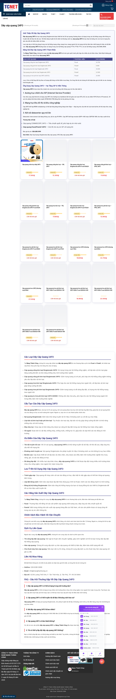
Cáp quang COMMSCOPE (53, 9)
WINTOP (35, 14)
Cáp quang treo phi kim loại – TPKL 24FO (102, 206)
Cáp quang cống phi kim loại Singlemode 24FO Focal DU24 (31, 206)
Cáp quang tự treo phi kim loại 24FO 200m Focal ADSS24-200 (79, 289)
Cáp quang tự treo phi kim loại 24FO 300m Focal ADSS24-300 (103, 289)
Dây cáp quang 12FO (53, 135)
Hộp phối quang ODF (38, 9)
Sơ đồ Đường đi (28, 660)
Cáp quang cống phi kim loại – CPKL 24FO (103, 165)
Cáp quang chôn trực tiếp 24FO (31, 164)
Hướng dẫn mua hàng (52, 677)
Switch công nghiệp (68, 9)
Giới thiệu (26, 656)
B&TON (44, 14)
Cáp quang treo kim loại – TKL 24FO (55, 206)
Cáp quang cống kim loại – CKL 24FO (55, 165)
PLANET (62, 14)
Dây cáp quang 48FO (66, 135)
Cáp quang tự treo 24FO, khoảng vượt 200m (103, 248)
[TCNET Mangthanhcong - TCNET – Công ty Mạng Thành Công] (11, 7)
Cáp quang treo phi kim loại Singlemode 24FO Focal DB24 (31, 248)
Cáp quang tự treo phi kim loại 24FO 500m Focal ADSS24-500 (31, 330)
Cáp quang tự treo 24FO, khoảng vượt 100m (79, 248)
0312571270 (15, 663)
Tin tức (88, 14)
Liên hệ (5, 18)
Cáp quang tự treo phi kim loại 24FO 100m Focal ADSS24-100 (55, 289)
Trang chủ (29, 14)
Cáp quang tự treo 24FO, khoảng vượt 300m (31, 289)
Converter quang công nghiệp (83, 9)
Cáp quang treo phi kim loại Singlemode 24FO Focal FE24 (55, 248)
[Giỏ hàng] (112, 9)
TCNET (53, 14)
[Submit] (91, 5)
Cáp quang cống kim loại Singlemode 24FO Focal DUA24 (79, 165)
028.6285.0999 (105, 17)
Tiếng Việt (108, 1)
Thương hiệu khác (75, 14)
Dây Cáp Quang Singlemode (38, 135)
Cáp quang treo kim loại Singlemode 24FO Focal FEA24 (79, 206)
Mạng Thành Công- (78, 668)
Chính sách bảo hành (52, 660)
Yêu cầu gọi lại (9, 696)
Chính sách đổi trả (51, 667)
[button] (107, 5)
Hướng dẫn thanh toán (53, 656)
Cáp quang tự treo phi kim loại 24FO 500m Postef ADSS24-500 (55, 330)
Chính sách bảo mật (52, 663)
